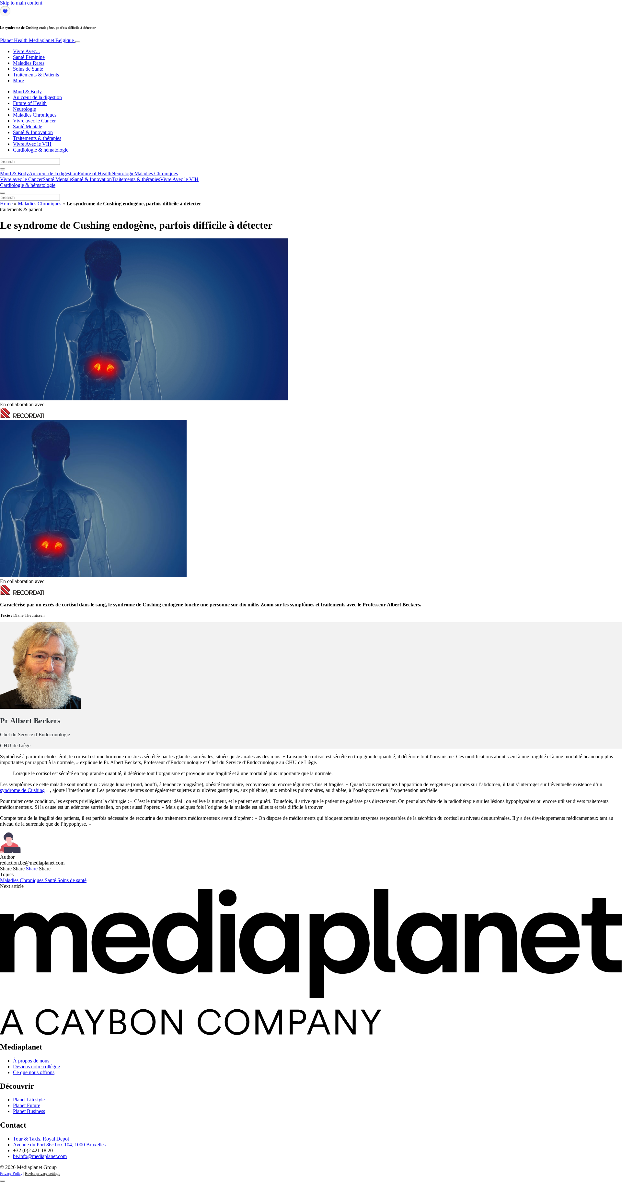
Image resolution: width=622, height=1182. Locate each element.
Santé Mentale (27, 126)
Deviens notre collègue (36, 1066)
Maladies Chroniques (34, 115)
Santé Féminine (29, 57)
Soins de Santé (28, 69)
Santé (51, 880)
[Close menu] (2, 193)
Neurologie (24, 109)
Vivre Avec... (26, 51)
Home (6, 203)
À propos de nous (31, 1060)
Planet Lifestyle (29, 1099)
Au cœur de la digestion (37, 97)
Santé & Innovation (33, 132)
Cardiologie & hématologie (40, 150)
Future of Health (30, 103)
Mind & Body (27, 91)
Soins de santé (71, 880)
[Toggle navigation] (77, 42)
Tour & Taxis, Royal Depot (41, 1139)
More (18, 80)
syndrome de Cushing (22, 790)
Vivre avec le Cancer (34, 120)
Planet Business (29, 1111)
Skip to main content (21, 3)
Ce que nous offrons (33, 1072)
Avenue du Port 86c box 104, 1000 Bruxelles (59, 1144)
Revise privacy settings (42, 1173)
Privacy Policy (11, 1173)
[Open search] (2, 169)
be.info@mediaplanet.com (40, 1156)
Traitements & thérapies (37, 138)
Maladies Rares (28, 63)
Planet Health (37, 40)
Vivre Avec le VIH (32, 144)
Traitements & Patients (36, 74)
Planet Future (26, 1105)
